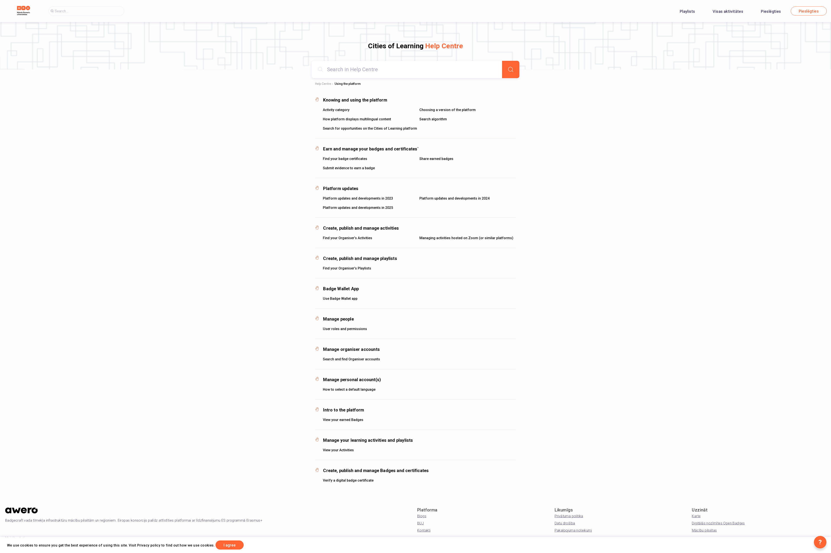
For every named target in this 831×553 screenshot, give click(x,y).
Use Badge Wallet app (340, 299)
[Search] (510, 69)
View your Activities (338, 450)
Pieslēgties (771, 11)
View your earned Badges (343, 420)
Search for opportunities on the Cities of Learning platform (370, 128)
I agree (230, 545)
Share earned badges (436, 159)
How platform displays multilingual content (357, 119)
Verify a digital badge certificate (348, 480)
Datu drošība (565, 523)
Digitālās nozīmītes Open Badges (718, 523)
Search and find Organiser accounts (351, 359)
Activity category (336, 110)
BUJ (420, 523)
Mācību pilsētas (704, 530)
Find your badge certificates (345, 159)
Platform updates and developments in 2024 (454, 198)
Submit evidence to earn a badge (349, 168)
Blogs (421, 516)
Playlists (687, 11)
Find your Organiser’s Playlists (347, 268)
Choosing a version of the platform (447, 110)
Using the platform (348, 83)
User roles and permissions (345, 329)
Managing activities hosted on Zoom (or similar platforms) (466, 238)
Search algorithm (433, 119)
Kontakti (423, 530)
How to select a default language (349, 389)
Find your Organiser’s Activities (347, 238)
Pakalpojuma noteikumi (573, 530)
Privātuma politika (569, 516)
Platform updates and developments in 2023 (358, 198)
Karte (696, 516)
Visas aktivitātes (728, 11)
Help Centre (323, 83)
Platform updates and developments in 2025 (358, 208)
